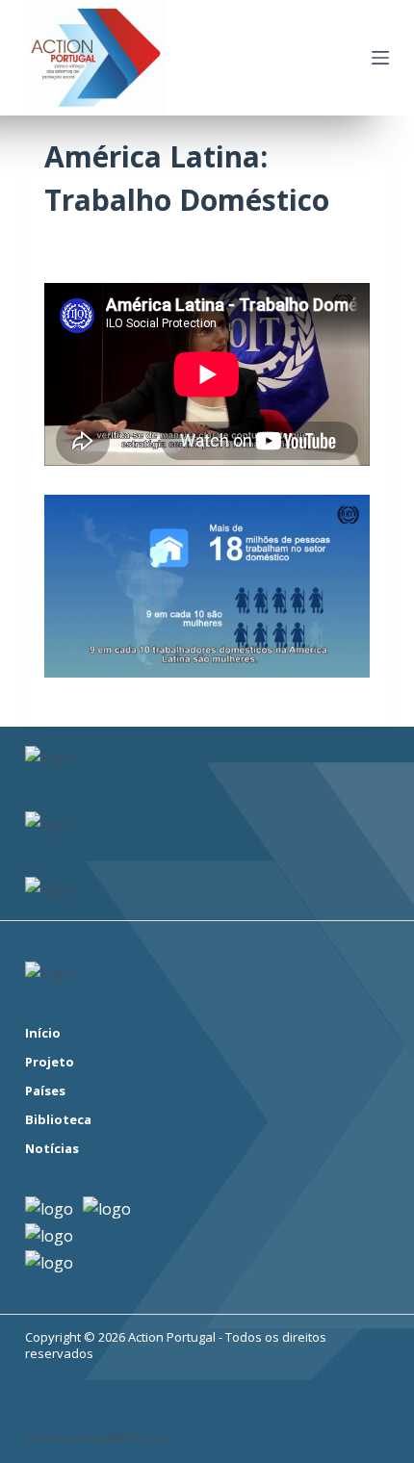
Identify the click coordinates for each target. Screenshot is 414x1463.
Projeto (49, 1062)
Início (43, 1033)
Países (45, 1091)
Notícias (52, 1149)
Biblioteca (58, 1120)
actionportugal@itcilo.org (97, 1437)
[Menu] (380, 57)
